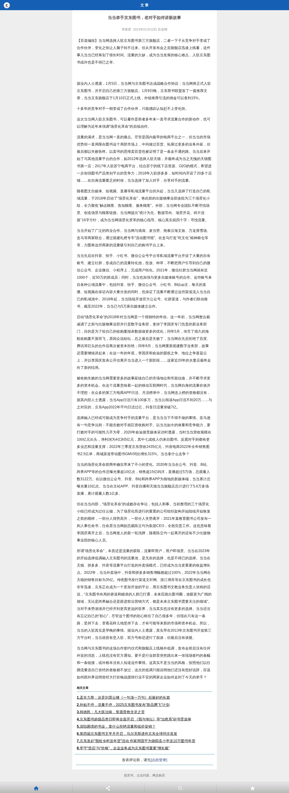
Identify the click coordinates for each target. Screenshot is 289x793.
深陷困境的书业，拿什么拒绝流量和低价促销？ (116, 726)
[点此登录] (159, 760)
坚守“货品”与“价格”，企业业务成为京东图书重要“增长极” (123, 748)
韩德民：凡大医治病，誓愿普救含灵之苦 (111, 712)
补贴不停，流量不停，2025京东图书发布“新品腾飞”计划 (123, 705)
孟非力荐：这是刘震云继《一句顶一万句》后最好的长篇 (123, 697)
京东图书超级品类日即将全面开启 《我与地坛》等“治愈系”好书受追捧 (134, 719)
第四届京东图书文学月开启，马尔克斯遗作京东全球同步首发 (127, 734)
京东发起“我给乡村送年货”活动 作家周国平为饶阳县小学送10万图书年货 (136, 741)
